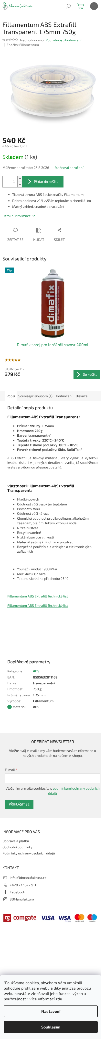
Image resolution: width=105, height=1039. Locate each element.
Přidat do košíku (46, 181)
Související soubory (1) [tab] (35, 396)
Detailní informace (16, 216)
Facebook (17, 892)
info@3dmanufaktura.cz (28, 878)
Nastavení (50, 1011)
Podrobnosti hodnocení (63, 40)
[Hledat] (68, 6)
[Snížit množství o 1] (19, 184)
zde (59, 998)
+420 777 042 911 (23, 885)
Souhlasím (50, 1027)
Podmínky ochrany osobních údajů (28, 853)
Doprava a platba (15, 841)
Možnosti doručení (69, 167)
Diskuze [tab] (82, 396)
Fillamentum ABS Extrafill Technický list (37, 596)
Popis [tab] (11, 396)
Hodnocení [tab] (64, 396)
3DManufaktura (22, 899)
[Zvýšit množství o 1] (19, 179)
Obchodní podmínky (17, 847)
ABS (36, 671)
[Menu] (94, 6)
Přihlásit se (19, 804)
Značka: (23, 45)
